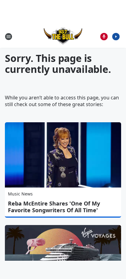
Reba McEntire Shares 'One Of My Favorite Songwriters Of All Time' (54, 206)
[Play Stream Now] (116, 36)
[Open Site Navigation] (8, 36)
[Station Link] (63, 36)
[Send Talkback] (104, 36)
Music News (20, 194)
